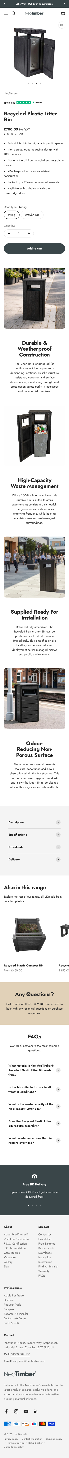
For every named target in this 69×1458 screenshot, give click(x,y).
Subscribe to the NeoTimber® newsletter (29, 1385)
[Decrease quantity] (9, 233)
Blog (6, 1266)
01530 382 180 (34, 1004)
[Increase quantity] (29, 233)
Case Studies (12, 1253)
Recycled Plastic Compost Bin (24, 965)
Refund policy (35, 1443)
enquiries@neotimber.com (29, 1361)
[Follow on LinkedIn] (35, 1411)
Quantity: (9, 226)
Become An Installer (16, 1314)
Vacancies (10, 1257)
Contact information (32, 1439)
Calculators (44, 1239)
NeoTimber (11, 93)
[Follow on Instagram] (16, 1411)
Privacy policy (11, 1439)
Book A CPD (11, 1323)
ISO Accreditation (15, 1248)
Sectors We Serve (15, 1318)
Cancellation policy (14, 1447)
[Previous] (4, 4)
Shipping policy (54, 1439)
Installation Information (45, 1259)
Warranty (43, 1271)
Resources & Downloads (45, 1250)
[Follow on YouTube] (26, 1411)
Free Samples (46, 1244)
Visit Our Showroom (16, 1239)
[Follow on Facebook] (6, 1411)
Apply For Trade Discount (14, 1297)
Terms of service (16, 1443)
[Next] (64, 4)
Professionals (13, 1288)
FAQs (41, 1276)
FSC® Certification (15, 1244)
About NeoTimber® (16, 1234)
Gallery (8, 1262)
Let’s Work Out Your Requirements (34, 4)
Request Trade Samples (12, 1307)
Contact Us (44, 1234)
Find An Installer (48, 1266)
